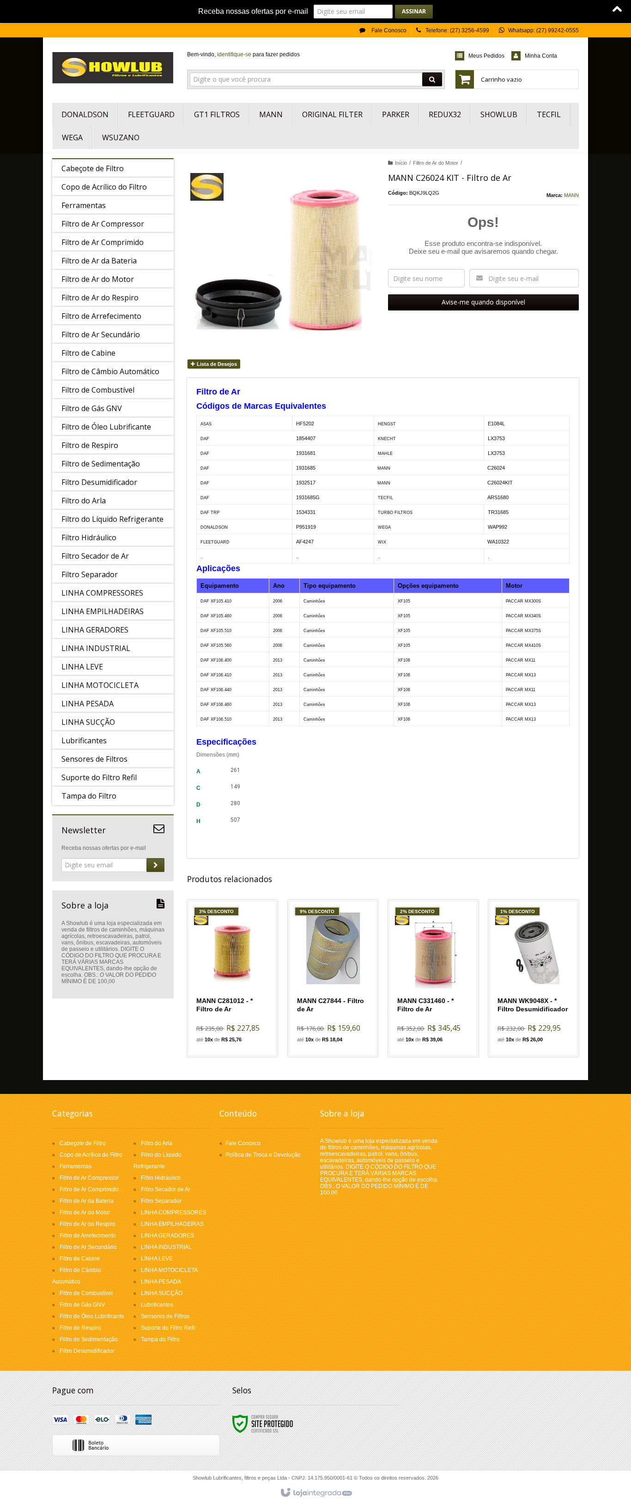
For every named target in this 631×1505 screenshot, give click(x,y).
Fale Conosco (388, 30)
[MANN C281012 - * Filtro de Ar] (232, 978)
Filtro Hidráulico (161, 1178)
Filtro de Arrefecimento (88, 1235)
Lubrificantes (157, 1305)
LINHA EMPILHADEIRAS (172, 1224)
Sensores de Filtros (165, 1316)
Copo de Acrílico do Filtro (91, 1155)
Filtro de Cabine (80, 1258)
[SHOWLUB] (113, 68)
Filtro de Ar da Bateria (87, 1201)
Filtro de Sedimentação (89, 1339)
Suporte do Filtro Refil (168, 1328)
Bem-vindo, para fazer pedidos (243, 54)
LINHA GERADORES (167, 1235)
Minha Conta (541, 56)
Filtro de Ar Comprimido (89, 1189)
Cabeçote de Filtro (83, 1143)
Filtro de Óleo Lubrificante (92, 1316)
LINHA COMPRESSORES (173, 1212)
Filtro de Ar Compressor (89, 1178)
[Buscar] (432, 79)
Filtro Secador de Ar (165, 1189)
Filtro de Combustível (86, 1293)
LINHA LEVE (157, 1258)
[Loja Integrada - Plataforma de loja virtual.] (315, 1493)
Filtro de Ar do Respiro (87, 1224)
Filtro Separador (161, 1201)
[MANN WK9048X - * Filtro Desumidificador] (533, 978)
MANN (571, 195)
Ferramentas (75, 1166)
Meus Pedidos (486, 56)
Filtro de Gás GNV (82, 1305)
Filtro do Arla (156, 1143)
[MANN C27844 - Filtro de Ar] (333, 978)
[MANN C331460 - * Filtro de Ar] (433, 978)
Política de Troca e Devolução (263, 1155)
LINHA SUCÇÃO (161, 1293)
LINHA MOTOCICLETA (169, 1270)
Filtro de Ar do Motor (435, 163)
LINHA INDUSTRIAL (166, 1247)
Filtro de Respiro (80, 1328)
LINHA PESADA (161, 1281)
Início (401, 163)
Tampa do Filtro (160, 1339)
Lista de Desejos (216, 364)
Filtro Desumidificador (87, 1351)
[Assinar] (414, 11)
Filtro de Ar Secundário (88, 1247)
